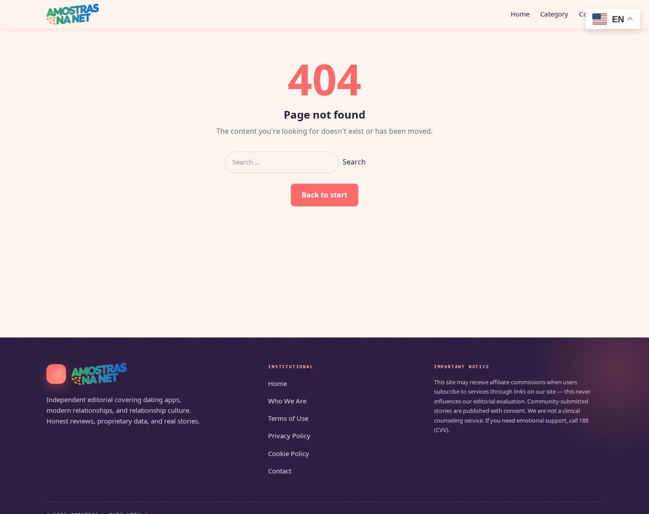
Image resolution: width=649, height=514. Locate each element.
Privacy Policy (289, 435)
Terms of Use (288, 418)
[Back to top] (629, 501)
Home (520, 13)
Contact (279, 470)
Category (554, 13)
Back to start (324, 195)
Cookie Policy (288, 453)
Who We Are (287, 400)
